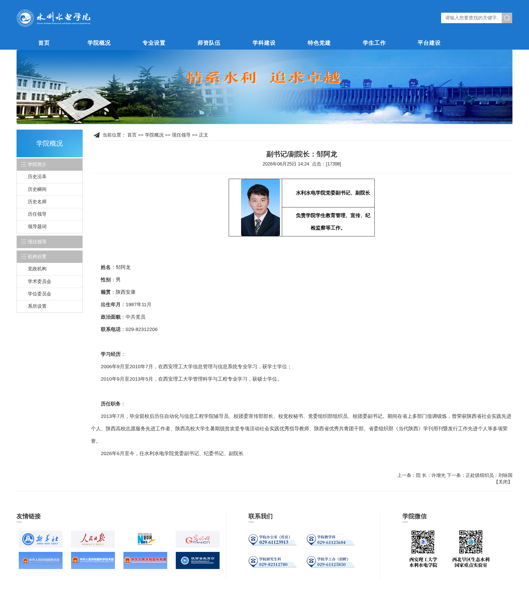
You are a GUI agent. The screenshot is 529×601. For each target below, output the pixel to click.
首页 (44, 43)
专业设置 (154, 43)
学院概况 (99, 43)
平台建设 (429, 43)
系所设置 (37, 306)
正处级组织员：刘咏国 (489, 475)
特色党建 (319, 43)
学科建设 (264, 43)
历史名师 (37, 201)
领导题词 (37, 226)
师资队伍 (209, 43)
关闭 (503, 482)
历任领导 (37, 214)
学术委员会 (39, 281)
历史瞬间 (37, 189)
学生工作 (374, 43)
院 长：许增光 (431, 475)
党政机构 (37, 268)
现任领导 (181, 135)
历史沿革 (37, 176)
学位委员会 (39, 294)
